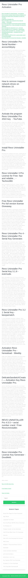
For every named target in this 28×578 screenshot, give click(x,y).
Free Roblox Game (6, 488)
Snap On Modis (5, 493)
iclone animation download (10, 550)
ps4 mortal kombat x (8, 554)
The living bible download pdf (10, 566)
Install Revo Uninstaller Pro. (8, 19)
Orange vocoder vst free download (12, 529)
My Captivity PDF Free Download (11, 560)
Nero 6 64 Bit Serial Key (8, 483)
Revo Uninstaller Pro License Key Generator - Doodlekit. (14, 37)
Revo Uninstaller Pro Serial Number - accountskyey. (13, 13)
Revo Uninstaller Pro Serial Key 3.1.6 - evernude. (12, 27)
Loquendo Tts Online (8, 519)
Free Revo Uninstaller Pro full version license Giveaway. (14, 23)
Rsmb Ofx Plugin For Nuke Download (12, 513)
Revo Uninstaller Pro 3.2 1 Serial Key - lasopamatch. (13, 29)
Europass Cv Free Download (10, 563)
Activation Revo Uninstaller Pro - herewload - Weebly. (13, 30)
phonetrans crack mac (9, 557)
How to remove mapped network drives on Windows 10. (14, 14)
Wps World (6, 516)
